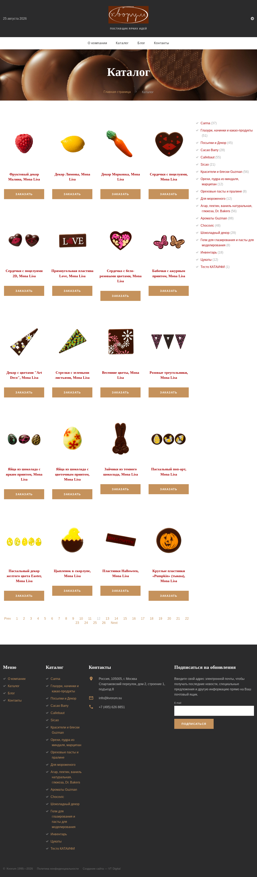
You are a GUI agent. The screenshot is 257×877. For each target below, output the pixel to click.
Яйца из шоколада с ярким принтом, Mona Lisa (24, 474)
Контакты (161, 43)
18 (151, 618)
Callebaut (211, 157)
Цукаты (209, 259)
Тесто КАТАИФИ (215, 267)
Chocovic (210, 225)
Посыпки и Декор (217, 143)
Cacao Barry (213, 150)
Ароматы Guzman (217, 218)
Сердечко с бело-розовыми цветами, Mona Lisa (121, 276)
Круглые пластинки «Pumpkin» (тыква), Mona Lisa (168, 576)
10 (81, 618)
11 (90, 618)
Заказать (24, 194)
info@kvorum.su (110, 698)
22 (187, 618)
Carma (209, 123)
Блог (141, 43)
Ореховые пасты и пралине (224, 191)
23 (77, 622)
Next (114, 622)
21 (178, 618)
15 (125, 618)
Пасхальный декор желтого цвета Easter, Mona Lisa (24, 576)
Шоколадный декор (218, 232)
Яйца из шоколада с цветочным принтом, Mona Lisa (72, 474)
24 (86, 622)
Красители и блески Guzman (225, 171)
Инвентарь (212, 252)
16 (134, 618)
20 (169, 618)
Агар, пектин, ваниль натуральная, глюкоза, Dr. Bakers (66, 777)
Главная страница (117, 92)
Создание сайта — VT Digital (101, 868)
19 (160, 618)
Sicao (208, 164)
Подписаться (194, 723)
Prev (7, 618)
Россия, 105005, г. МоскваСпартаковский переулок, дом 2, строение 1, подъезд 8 (132, 684)
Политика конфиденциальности (58, 868)
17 (143, 618)
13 (107, 618)
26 (104, 622)
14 (116, 618)
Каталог (122, 43)
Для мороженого (216, 198)
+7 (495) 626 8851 (112, 707)
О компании (97, 43)
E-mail (177, 703)
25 (95, 622)
